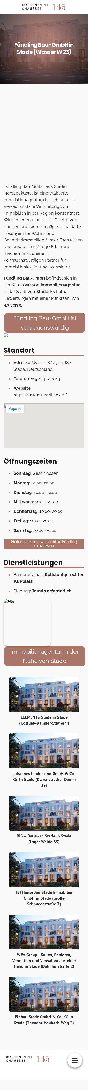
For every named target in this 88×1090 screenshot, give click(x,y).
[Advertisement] (44, 135)
